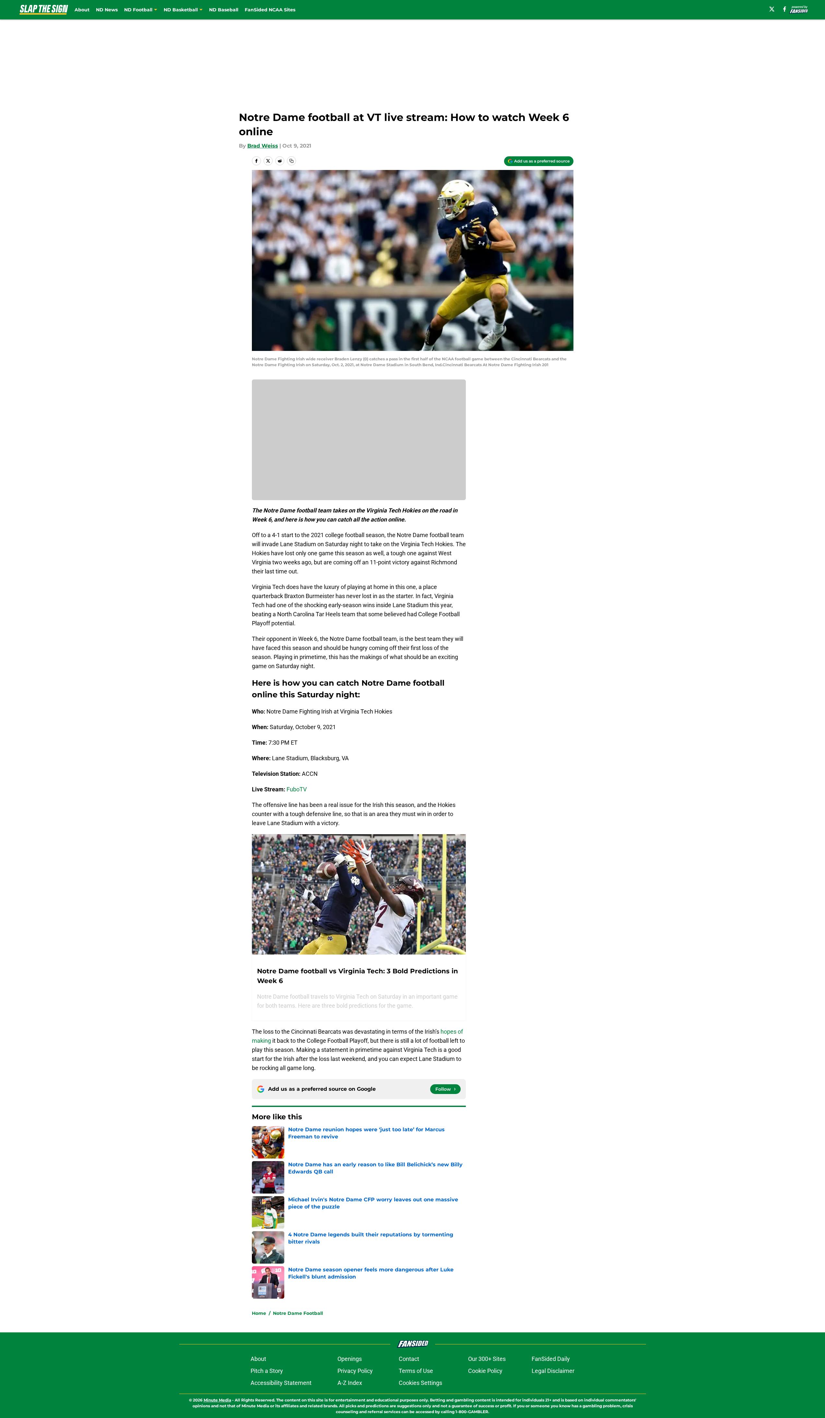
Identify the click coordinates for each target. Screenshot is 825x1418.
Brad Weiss (262, 146)
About (82, 10)
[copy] (291, 160)
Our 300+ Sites (487, 1358)
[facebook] (784, 9)
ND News (107, 10)
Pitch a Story (267, 1370)
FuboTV (297, 789)
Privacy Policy (355, 1370)
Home (259, 1313)
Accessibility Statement (281, 1382)
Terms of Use (416, 1370)
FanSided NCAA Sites (270, 10)
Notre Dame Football (298, 1313)
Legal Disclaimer (553, 1370)
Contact (409, 1358)
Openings (349, 1358)
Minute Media (217, 1400)
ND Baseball (223, 10)
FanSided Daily (551, 1358)
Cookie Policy (485, 1370)
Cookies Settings (420, 1382)
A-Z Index (349, 1382)
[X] (771, 9)
